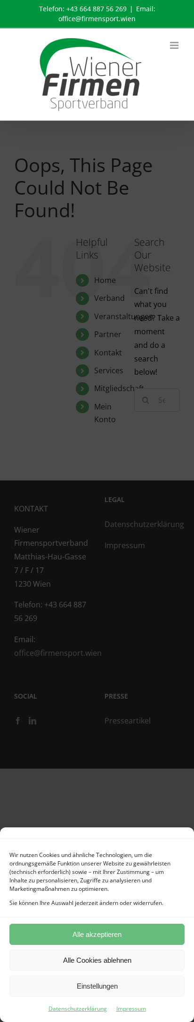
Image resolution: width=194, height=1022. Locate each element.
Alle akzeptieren (97, 934)
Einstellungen (97, 986)
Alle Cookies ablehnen (97, 960)
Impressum (131, 1009)
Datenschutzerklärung (77, 1009)
